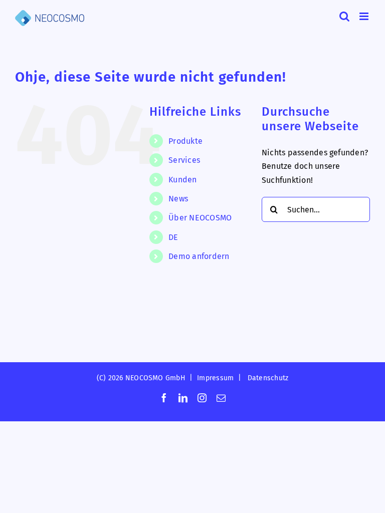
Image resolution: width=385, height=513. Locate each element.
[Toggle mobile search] (344, 16)
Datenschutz (268, 378)
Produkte (185, 141)
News (178, 198)
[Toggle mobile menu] (364, 16)
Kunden (182, 179)
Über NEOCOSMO (200, 217)
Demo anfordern (198, 256)
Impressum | (221, 378)
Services (184, 160)
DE (173, 237)
